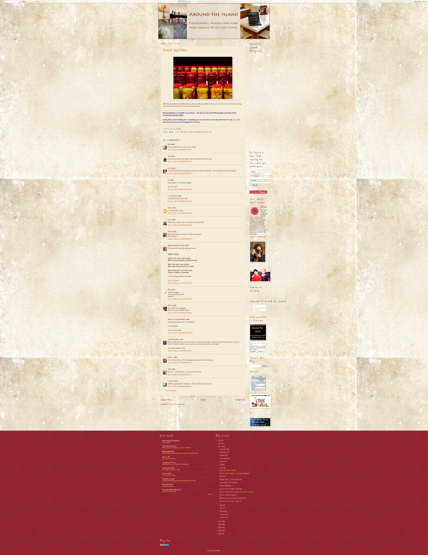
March (222, 511)
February (223, 514)
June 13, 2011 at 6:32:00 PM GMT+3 (180, 161)
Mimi (169, 289)
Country (253, 180)
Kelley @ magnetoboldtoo (177, 319)
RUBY (172, 187)
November (223, 452)
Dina (169, 144)
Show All (210, 494)
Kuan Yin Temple (173, 280)
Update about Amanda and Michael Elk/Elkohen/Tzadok (179, 480)
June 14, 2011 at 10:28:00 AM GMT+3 (180, 333)
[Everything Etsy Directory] (259, 389)
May (221, 505)
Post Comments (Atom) (177, 404)
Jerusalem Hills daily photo (171, 490)
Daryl (169, 369)
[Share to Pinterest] (172, 132)
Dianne (170, 305)
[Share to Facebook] (170, 132)
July (221, 464)
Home (203, 400)
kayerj (170, 208)
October (222, 455)
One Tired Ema (167, 484)
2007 (220, 531)
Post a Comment (171, 391)
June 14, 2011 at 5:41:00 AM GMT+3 (180, 313)
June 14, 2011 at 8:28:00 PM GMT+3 (180, 374)
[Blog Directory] (164, 545)
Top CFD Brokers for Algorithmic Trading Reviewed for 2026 (180, 453)
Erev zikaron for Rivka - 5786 (171, 469)
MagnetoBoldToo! (168, 451)
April (221, 508)
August (222, 461)
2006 (220, 534)
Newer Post (165, 400)
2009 (220, 524)
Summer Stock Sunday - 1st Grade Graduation (234, 473)
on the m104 (166, 473)
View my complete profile (258, 237)
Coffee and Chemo (168, 468)
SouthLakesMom (173, 339)
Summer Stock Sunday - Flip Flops (230, 489)
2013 (220, 440)
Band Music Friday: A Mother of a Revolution (175, 464)
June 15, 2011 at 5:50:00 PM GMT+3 (180, 386)
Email (253, 171)
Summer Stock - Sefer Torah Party (230, 479)
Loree (170, 220)
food (181, 132)
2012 (220, 443)
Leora (170, 168)
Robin (265, 207)
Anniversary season (168, 486)
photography (197, 132)
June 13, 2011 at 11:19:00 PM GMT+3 (180, 239)
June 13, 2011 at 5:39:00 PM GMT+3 (180, 150)
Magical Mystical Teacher (176, 245)
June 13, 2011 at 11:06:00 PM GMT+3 (180, 225)
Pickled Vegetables (175, 50)
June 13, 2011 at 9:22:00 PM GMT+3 (180, 213)
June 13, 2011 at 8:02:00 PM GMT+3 (180, 173)
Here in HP (166, 457)
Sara (169, 156)
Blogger (217, 550)
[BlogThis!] (166, 132)
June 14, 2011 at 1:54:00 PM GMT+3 (180, 351)
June (221, 468)
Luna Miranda (172, 196)
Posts (254, 306)
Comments (256, 310)
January (222, 517)
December (223, 449)
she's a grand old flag (168, 475)
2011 (220, 446)
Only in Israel (188, 132)
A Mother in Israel (168, 479)
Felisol (170, 231)
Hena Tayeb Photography (171, 440)
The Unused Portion (169, 446)
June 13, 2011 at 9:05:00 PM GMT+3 (180, 189)
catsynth (171, 381)
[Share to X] (168, 132)
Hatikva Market (224, 104)
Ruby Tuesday (183, 106)
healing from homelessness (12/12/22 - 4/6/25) (176, 448)
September (223, 458)
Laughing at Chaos (168, 462)
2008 (220, 527)
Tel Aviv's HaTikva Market (227, 495)
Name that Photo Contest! (227, 470)
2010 (220, 521)
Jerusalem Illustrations (169, 459)
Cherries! (222, 476)
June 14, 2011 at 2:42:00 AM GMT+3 (180, 299)
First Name (254, 176)
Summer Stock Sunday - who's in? (230, 501)
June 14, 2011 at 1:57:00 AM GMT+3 (180, 283)
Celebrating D (166, 442)
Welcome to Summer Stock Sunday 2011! (232, 498)
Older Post (240, 400)
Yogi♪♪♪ (170, 357)
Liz (169, 180)
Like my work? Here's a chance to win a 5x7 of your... (236, 492)
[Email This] (164, 132)
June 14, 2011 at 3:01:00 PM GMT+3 (180, 363)
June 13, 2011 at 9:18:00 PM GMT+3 (180, 201)
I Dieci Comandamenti (169, 491)
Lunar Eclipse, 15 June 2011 (228, 482)
